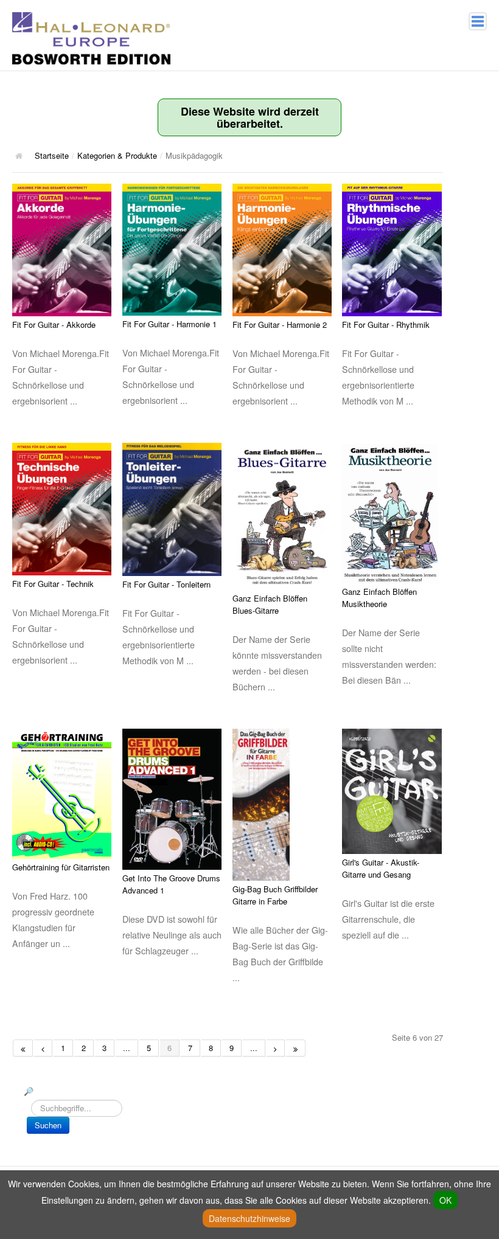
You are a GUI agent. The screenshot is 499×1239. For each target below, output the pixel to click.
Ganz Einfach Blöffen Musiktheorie (379, 597)
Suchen (48, 1125)
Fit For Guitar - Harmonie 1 (169, 324)
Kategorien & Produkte (117, 155)
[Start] (23, 1048)
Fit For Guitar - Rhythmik (386, 324)
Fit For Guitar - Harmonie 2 (279, 324)
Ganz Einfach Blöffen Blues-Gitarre (269, 604)
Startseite (52, 155)
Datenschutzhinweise (249, 1218)
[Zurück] (43, 1048)
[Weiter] (276, 1048)
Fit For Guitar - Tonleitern (166, 584)
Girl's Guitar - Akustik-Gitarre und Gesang (380, 868)
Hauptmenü (478, 21)
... (126, 1047)
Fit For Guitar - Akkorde (54, 324)
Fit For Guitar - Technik (53, 583)
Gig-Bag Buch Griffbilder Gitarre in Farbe (275, 895)
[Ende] (295, 1048)
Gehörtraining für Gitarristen (61, 867)
